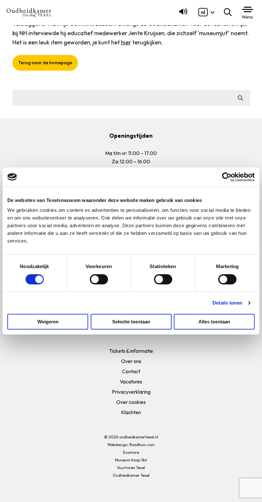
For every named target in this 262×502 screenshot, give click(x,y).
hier (126, 42)
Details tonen (227, 302)
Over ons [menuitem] (131, 361)
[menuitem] (203, 12)
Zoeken (229, 12)
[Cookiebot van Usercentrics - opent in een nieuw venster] (227, 177)
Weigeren (47, 321)
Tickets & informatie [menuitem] (131, 351)
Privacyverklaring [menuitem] (131, 392)
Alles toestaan (214, 321)
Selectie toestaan (131, 321)
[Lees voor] (182, 14)
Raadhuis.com (142, 444)
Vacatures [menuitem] (131, 381)
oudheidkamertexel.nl (138, 437)
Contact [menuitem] (131, 371)
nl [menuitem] (203, 12)
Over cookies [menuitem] (131, 402)
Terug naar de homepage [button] (45, 63)
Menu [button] (247, 17)
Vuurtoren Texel (131, 467)
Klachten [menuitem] (131, 412)
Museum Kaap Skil (131, 460)
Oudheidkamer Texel (131, 475)
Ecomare (131, 452)
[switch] (99, 279)
